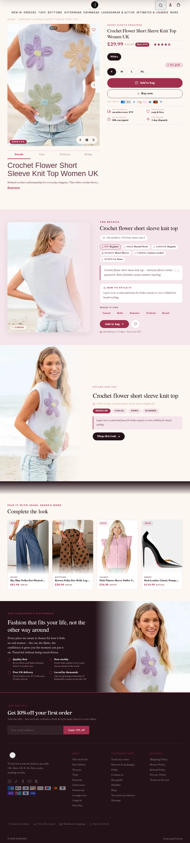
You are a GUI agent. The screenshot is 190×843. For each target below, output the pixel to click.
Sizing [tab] (88, 154)
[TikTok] (16, 781)
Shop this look (106, 436)
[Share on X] (93, 140)
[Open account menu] (170, 5)
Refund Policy (158, 770)
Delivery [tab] (65, 154)
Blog (113, 790)
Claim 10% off (76, 730)
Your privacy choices (123, 795)
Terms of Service (159, 780)
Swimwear (78, 790)
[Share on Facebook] (80, 140)
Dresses (76, 770)
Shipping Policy (159, 759)
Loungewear (79, 795)
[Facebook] (23, 781)
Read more (13, 188)
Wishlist (116, 785)
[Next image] (94, 84)
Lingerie (77, 800)
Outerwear (78, 785)
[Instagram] (9, 781)
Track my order (120, 759)
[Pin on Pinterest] (87, 140)
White (114, 57)
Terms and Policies (173, 839)
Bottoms (77, 780)
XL (142, 72)
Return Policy (157, 765)
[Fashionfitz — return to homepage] (95, 5)
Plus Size (77, 805)
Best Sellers (79, 765)
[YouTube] (29, 781)
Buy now (147, 93)
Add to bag (147, 82)
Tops (75, 775)
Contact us (117, 775)
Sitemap (116, 800)
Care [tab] (42, 154)
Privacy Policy (158, 775)
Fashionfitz (21, 839)
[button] (162, 44)
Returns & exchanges (123, 765)
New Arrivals (80, 759)
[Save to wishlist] (93, 30)
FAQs (114, 770)
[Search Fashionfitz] (160, 5)
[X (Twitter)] (36, 781)
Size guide (175, 65)
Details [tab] (19, 154)
